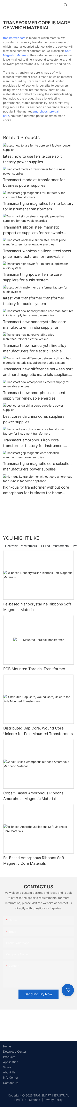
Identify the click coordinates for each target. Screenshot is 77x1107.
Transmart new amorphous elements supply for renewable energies (35, 395)
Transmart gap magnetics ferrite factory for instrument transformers (38, 206)
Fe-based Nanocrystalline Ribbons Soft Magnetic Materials (37, 607)
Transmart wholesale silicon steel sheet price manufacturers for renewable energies (37, 254)
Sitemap (34, 1099)
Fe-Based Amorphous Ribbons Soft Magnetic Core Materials (33, 860)
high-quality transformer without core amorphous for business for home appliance (36, 490)
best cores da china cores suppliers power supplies (33, 419)
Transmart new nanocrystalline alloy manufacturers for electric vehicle (34, 348)
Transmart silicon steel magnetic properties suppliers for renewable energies (33, 230)
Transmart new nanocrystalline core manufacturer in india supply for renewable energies (34, 325)
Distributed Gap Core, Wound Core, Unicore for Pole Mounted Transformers (38, 731)
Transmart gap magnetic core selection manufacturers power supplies (37, 466)
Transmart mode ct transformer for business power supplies (34, 183)
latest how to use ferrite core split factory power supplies (32, 159)
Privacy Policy (53, 1099)
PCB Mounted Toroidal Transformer (34, 669)
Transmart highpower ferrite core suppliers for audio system (32, 277)
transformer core (14, 38)
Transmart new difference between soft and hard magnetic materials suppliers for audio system (38, 372)
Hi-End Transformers (55, 546)
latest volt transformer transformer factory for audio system (33, 301)
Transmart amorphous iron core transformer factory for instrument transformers (33, 443)
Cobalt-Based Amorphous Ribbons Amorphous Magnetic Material (33, 796)
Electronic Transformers (21, 546)
